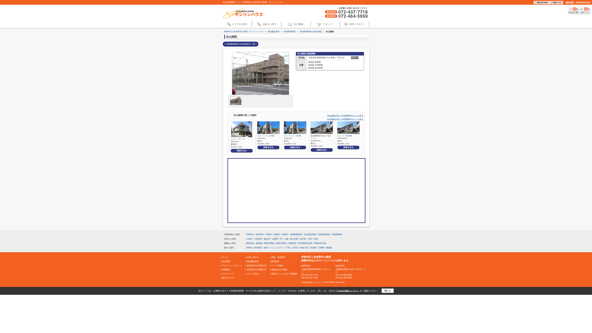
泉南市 (285, 234)
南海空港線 (281, 243)
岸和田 (249, 248)
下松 (288, 248)
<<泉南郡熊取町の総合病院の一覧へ (240, 44)
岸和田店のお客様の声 (257, 265)
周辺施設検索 (253, 261)
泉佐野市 (260, 234)
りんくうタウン (277, 248)
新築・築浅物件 (278, 257)
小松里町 (258, 239)
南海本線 (250, 243)
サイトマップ (228, 274)
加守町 (303, 239)
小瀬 (286, 239)
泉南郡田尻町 (324, 234)
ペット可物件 (277, 265)
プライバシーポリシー (232, 265)
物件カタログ (228, 278)
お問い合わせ (253, 257)
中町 (310, 239)
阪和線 (259, 243)
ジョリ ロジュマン (238, 139)
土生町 (249, 239)
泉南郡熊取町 (296, 234)
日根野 (275, 239)
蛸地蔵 (329, 248)
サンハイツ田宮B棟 (344, 136)
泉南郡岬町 (337, 234)
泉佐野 (313, 248)
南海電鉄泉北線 (305, 243)
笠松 (316, 239)
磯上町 (267, 239)
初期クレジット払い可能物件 (284, 274)
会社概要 (226, 261)
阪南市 (277, 234)
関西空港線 (269, 243)
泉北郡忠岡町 (310, 234)
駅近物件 (275, 261)
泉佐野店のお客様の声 (257, 269)
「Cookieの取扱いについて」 (347, 291)
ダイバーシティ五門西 (265, 136)
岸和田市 (250, 234)
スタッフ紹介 (253, 274)
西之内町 (294, 239)
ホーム (225, 257)
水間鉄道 (292, 243)
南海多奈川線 (320, 243)
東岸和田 (258, 248)
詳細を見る (242, 150)
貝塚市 (269, 234)
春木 (266, 248)
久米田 (295, 248)
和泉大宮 (304, 248)
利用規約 (226, 269)
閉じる (388, 291)
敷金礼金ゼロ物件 (279, 269)
